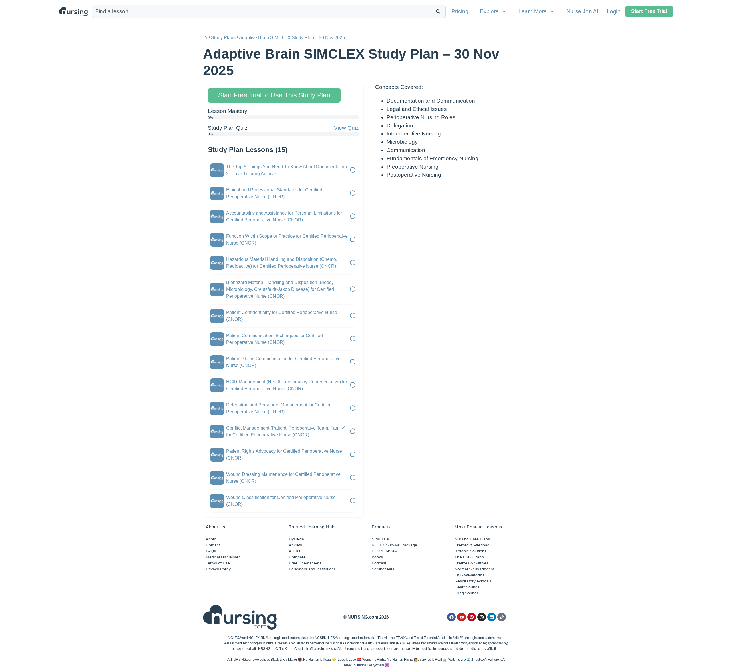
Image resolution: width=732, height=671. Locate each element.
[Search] (439, 11)
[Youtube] (461, 617)
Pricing (459, 11)
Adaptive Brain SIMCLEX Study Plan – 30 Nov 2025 (292, 37)
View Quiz (346, 128)
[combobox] (262, 11)
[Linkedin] (491, 617)
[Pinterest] (471, 617)
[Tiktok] (501, 617)
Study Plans (223, 37)
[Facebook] (451, 617)
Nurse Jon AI (582, 11)
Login (613, 11)
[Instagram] (481, 617)
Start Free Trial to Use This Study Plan (274, 95)
